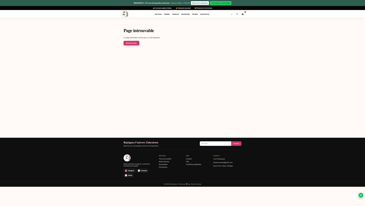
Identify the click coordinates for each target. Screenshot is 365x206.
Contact (189, 159)
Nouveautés (204, 14)
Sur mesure (185, 14)
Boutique (158, 14)
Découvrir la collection (200, 3)
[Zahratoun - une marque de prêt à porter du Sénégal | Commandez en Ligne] (140, 157)
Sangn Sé (175, 14)
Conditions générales (193, 164)
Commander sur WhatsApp (220, 3)
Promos (195, 14)
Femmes (167, 14)
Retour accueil (131, 43)
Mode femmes (164, 162)
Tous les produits (165, 159)
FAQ (187, 162)
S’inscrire (236, 143)
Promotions (163, 167)
